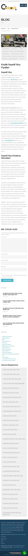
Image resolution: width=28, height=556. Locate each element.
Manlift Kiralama (6, 347)
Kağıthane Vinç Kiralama (11, 466)
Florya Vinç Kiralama (10, 429)
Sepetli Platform (6, 350)
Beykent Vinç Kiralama (10, 402)
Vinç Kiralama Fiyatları (12, 58)
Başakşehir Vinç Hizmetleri (12, 397)
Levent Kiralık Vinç (9, 485)
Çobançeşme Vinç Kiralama (12, 411)
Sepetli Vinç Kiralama (19, 51)
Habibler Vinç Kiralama (11, 443)
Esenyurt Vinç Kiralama (11, 420)
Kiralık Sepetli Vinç (15, 53)
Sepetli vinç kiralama (6, 527)
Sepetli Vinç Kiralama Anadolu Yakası (10, 354)
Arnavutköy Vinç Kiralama (12, 379)
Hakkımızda (3, 539)
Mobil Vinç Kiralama (6, 349)
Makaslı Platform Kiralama (8, 346)
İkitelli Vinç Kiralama (10, 457)
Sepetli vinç (13, 79)
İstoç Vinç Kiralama (9, 462)
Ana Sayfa (3, 536)
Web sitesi (3, 266)
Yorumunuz (4, 237)
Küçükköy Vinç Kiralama (11, 480)
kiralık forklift (18, 534)
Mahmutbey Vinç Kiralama (11, 489)
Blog (2, 541)
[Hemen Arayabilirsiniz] (25, 553)
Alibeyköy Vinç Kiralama (11, 369)
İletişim (2, 543)
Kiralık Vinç (11, 51)
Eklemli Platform (6, 338)
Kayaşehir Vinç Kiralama (11, 471)
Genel (3, 339)
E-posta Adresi (4, 260)
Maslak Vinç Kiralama (10, 494)
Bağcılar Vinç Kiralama (11, 388)
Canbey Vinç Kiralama (7, 336)
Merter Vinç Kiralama (10, 499)
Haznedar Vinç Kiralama (11, 452)
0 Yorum (22, 58)
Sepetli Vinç (15, 56)
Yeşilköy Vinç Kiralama (10, 503)
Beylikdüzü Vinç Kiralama (11, 406)
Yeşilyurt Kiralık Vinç (10, 508)
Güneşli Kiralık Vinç (9, 434)
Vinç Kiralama (6, 53)
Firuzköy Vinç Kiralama (10, 425)
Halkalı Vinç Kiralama (10, 448)
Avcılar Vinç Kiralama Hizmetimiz (13, 383)
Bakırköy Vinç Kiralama (11, 392)
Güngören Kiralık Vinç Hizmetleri (14, 439)
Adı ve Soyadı (4, 254)
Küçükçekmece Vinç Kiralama (13, 475)
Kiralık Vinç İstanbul (6, 344)
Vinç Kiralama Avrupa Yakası (8, 360)
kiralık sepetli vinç (7, 530)
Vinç (3, 355)
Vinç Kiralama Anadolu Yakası (9, 358)
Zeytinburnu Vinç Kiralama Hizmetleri (12, 513)
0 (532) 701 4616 (19, 547)
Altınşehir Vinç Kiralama (11, 374)
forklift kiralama (12, 525)
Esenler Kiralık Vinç (10, 416)
